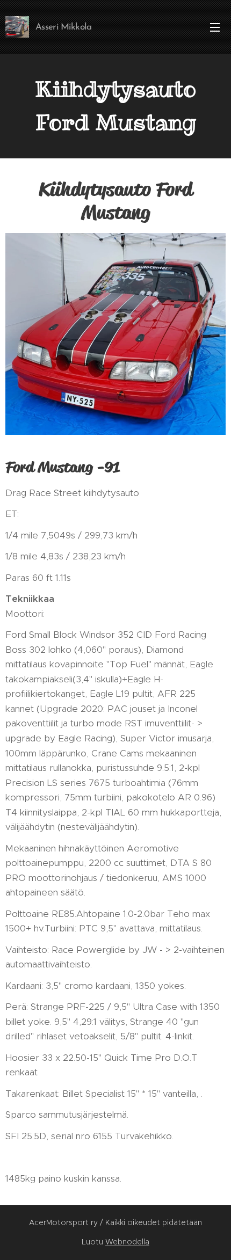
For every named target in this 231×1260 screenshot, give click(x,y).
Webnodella (127, 1242)
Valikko (215, 27)
